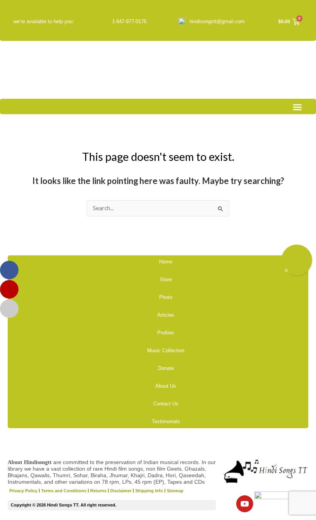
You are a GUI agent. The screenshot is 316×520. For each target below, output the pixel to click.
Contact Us (165, 404)
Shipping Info (149, 490)
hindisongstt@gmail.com (217, 21)
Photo (165, 297)
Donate (166, 368)
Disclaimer (120, 490)
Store (166, 279)
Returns (98, 490)
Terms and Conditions (63, 490)
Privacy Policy (23, 490)
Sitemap (175, 490)
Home (165, 262)
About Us (165, 386)
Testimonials (166, 421)
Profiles (165, 333)
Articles (165, 315)
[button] (297, 107)
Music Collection (165, 350)
